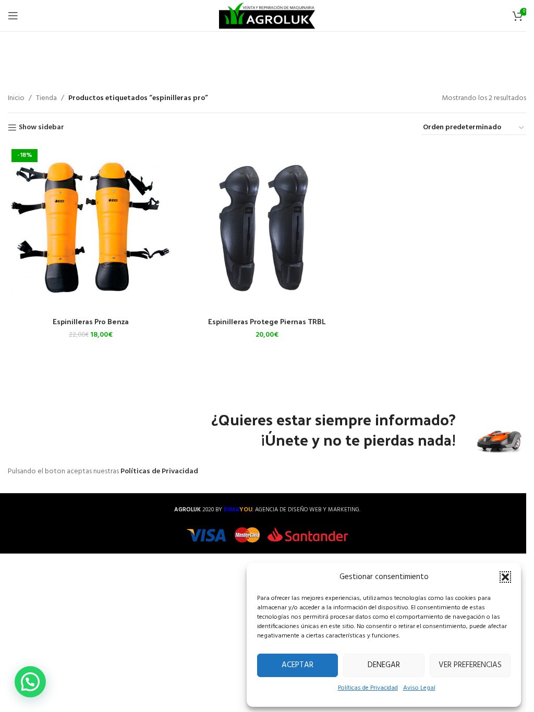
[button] (505, 577)
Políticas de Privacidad (368, 688)
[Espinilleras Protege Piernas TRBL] (267, 228)
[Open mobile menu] (13, 15)
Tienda (46, 98)
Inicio (16, 98)
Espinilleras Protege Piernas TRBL (267, 321)
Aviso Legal (419, 688)
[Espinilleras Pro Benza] (91, 228)
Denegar (384, 665)
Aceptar (297, 665)
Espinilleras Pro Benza (91, 321)
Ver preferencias (470, 665)
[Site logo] (266, 16)
